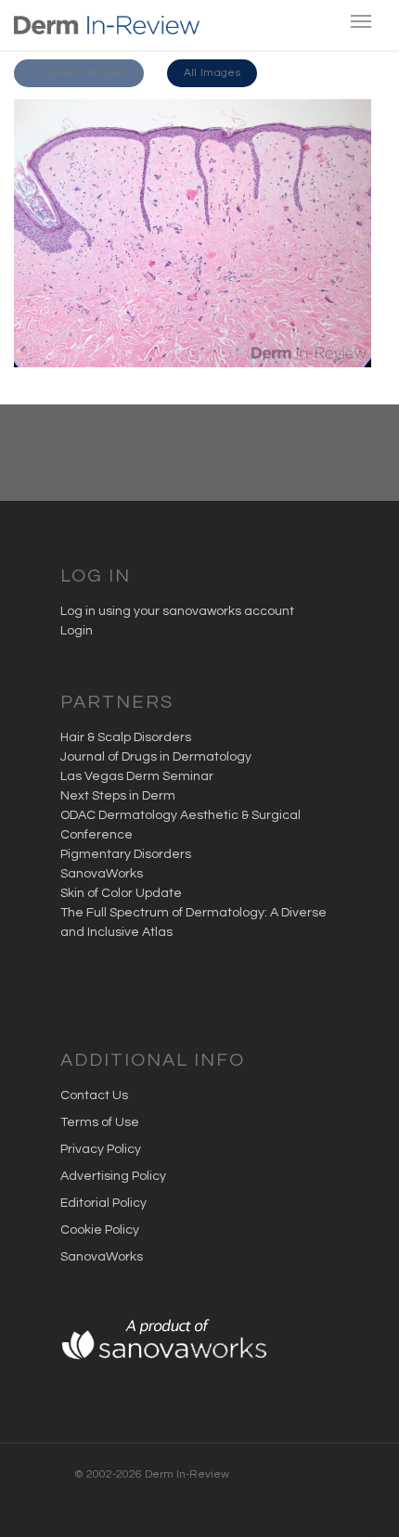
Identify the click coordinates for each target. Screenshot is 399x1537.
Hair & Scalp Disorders (125, 737)
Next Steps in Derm (117, 795)
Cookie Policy (99, 1229)
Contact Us (94, 1095)
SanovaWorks (101, 873)
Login (76, 630)
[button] (79, 73)
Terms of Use (99, 1122)
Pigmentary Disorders (125, 854)
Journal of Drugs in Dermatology (155, 756)
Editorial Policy (103, 1203)
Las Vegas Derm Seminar (136, 776)
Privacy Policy (100, 1149)
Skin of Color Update (121, 893)
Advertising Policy (113, 1176)
